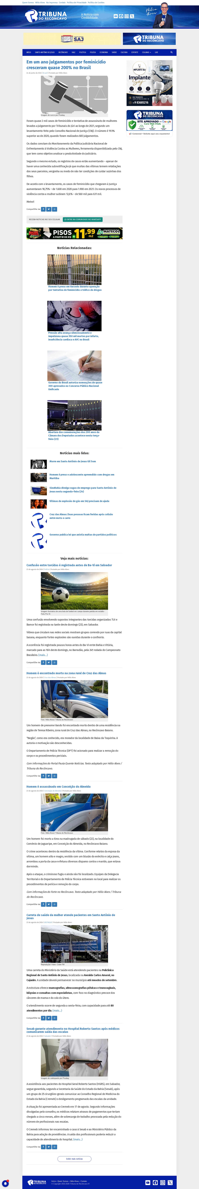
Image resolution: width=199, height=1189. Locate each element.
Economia (104, 52)
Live (156, 52)
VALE (73, 52)
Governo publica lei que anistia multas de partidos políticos (83, 534)
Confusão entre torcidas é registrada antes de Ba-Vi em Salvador (69, 565)
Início (53, 1181)
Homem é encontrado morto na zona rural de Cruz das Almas (66, 673)
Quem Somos (28, 2)
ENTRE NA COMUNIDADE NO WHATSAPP (83, 219)
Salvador (47, 1036)
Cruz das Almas (50, 677)
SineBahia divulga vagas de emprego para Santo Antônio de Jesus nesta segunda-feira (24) (83, 489)
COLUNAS (146, 52)
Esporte (134, 52)
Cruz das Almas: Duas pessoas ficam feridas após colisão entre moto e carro (81, 516)
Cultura (124, 52)
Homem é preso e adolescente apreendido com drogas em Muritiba (82, 476)
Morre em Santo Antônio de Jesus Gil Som (73, 461)
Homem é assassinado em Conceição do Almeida (59, 786)
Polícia (93, 52)
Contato (62, 2)
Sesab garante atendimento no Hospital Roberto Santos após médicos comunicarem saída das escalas (73, 1030)
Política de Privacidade (77, 2)
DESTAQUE (48, 922)
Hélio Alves (40, 2)
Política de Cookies (96, 2)
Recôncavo (63, 52)
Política (82, 52)
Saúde (114, 52)
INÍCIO (29, 52)
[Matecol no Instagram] (75, 233)
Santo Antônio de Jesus (45, 52)
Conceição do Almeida (52, 791)
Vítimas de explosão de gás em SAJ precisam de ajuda (79, 501)
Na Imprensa (52, 2)
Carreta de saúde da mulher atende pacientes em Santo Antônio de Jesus (71, 916)
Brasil (45, 73)
